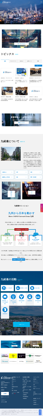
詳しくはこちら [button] (14, 414)
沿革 (17, 172)
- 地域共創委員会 (25, 392)
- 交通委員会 (25, 394)
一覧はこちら (38, 65)
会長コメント (29, 61)
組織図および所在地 (6, 177)
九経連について (16, 377)
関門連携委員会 (38, 301)
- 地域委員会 (25, 398)
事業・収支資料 (33, 177)
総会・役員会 (25, 379)
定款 (17, 177)
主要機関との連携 (23, 288)
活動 (38, 61)
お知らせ (21, 61)
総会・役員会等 (9, 288)
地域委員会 (5, 313)
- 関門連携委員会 (25, 396)
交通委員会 (29, 300)
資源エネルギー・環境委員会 (13, 302)
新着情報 (34, 379)
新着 (5, 61)
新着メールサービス (36, 388)
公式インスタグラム (41, 208)
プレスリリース (13, 61)
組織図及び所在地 (15, 386)
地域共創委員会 (21, 301)
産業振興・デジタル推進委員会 (5, 302)
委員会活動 (24, 384)
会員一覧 (34, 400)
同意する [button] (40, 412)
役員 (31, 172)
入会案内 (5, 393)
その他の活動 (36, 288)
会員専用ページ (35, 404)
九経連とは (4, 172)
